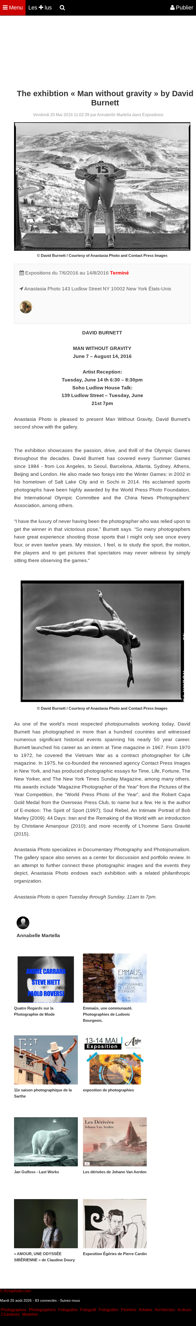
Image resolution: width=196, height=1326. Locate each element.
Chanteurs (10, 1314)
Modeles (30, 1314)
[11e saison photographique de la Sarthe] (46, 1059)
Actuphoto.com (17, 1291)
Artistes (145, 1310)
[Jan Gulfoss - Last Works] (46, 1141)
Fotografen (108, 1310)
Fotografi (88, 1310)
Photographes (13, 1310)
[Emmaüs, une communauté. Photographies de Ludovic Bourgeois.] (115, 978)
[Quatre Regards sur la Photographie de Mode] (46, 978)
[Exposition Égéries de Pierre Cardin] (115, 1223)
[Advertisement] (93, 53)
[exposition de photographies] (115, 1059)
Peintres (128, 1310)
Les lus (40, 7)
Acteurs (184, 1310)
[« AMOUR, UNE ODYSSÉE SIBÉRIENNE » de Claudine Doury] (46, 1223)
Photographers (42, 1310)
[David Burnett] (25, 311)
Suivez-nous (70, 1300)
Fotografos (68, 1310)
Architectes (165, 1310)
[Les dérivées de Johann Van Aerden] (115, 1141)
